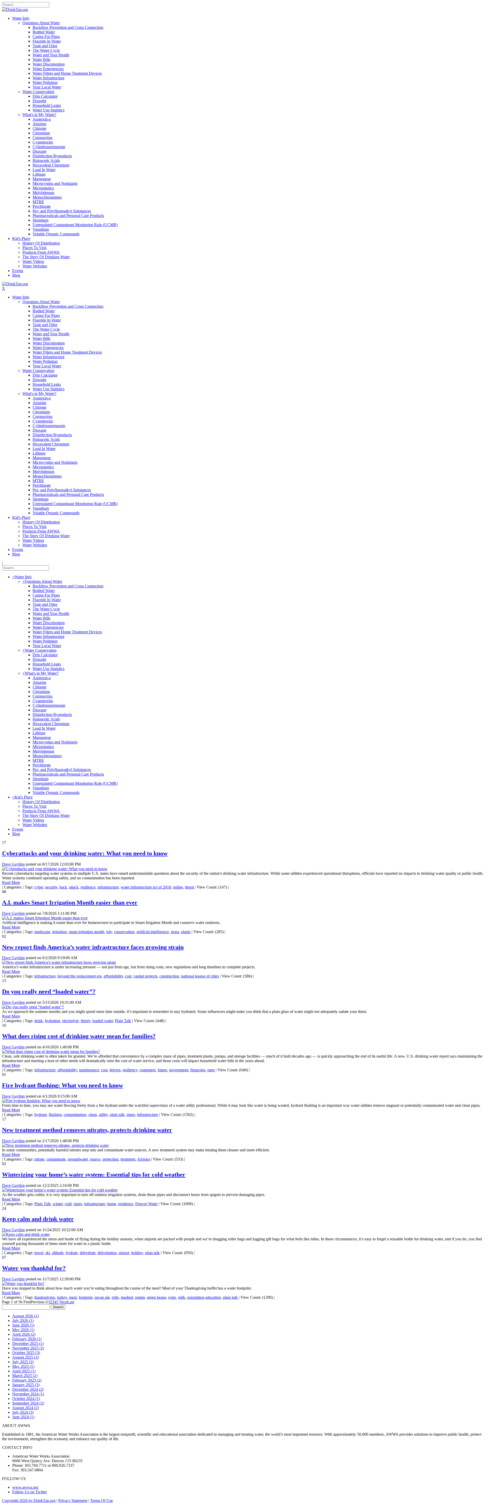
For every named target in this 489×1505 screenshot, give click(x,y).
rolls (115, 1297)
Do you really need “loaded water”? (49, 991)
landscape (42, 932)
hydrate (72, 1253)
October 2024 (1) (26, 1398)
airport (124, 1253)
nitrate (39, 1159)
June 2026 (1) (23, 1325)
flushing (55, 1114)
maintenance (89, 1070)
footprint (85, 1297)
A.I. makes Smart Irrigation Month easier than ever (70, 902)
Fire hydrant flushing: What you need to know (62, 1085)
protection (110, 1159)
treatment (127, 1159)
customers (148, 1070)
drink (38, 1021)
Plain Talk (123, 1021)
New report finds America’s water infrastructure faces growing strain (93, 947)
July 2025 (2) (23, 1362)
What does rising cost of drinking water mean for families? (79, 1036)
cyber (38, 887)
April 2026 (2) (23, 1334)
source (95, 1159)
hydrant (40, 1114)
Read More (11, 882)
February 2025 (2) (27, 1380)
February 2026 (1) (27, 1339)
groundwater (78, 1159)
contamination (75, 1114)
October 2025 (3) (26, 1352)
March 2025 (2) (24, 1375)
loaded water (102, 1021)
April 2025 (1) (23, 1371)
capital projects (145, 976)
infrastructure (108, 887)
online (178, 887)
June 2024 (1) (23, 1417)
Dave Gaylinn (13, 864)
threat (189, 887)
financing (197, 1070)
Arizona (143, 1159)
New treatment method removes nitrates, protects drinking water (87, 1130)
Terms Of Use (101, 1500)
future (162, 1070)
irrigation (59, 932)
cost (128, 976)
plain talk (117, 1114)
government (178, 1070)
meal (73, 1297)
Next (63, 1302)
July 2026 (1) (23, 1320)
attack (73, 887)
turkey (62, 1297)
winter (58, 1204)
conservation (124, 932)
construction (169, 976)
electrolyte (70, 1021)
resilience (88, 887)
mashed (127, 1297)
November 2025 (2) (28, 1348)
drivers (115, 1070)
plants (186, 932)
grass (175, 932)
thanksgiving (44, 1297)
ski (47, 1253)
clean (92, 1114)
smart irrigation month (86, 932)
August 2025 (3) (25, 1357)
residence (125, 1204)
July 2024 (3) (23, 1412)
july (109, 932)
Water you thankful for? (34, 1268)
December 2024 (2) (28, 1389)
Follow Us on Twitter (29, 1492)
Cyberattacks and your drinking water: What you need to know (85, 853)
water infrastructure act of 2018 (146, 887)
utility (103, 1114)
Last (70, 1302)
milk (181, 1297)
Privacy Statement (72, 1500)
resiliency (130, 1070)
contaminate (56, 1159)
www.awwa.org (25, 1487)
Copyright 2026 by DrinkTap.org (29, 1500)
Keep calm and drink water (38, 1219)
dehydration (107, 1253)
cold (68, 1204)
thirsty (85, 1021)
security (51, 887)
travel (38, 1253)
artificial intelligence (153, 932)
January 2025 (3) (25, 1385)
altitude (58, 1253)
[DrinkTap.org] (15, 9)
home (111, 1204)
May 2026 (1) (23, 1330)
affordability (113, 976)
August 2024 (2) (25, 1408)
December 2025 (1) (28, 1343)
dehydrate (88, 1253)
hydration (52, 1021)
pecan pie (102, 1297)
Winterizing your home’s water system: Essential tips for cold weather (93, 1174)
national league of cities (200, 976)
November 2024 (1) (28, 1394)
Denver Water (146, 1204)
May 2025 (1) (23, 1366)
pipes (131, 1114)
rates (211, 1070)
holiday (137, 1253)
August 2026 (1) (25, 1316)
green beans (156, 1297)
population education (204, 1297)
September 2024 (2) (28, 1403)
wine (172, 1297)
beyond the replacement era (80, 976)
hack (63, 887)
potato (140, 1297)
